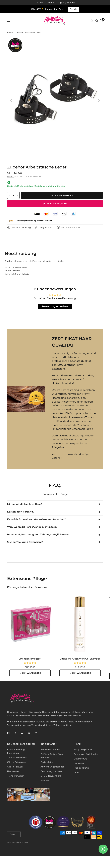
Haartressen (13, 771)
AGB (76, 772)
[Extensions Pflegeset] (30, 624)
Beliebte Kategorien (21, 744)
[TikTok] (38, 733)
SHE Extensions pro (51, 775)
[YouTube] (24, 733)
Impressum (80, 763)
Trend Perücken (15, 775)
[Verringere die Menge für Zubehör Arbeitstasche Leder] (9, 195)
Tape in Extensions (17, 757)
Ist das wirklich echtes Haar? (24, 504)
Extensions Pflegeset (30, 658)
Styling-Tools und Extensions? (25, 542)
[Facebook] (10, 733)
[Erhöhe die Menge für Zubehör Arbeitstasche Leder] (17, 195)
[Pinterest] (31, 733)
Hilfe (77, 744)
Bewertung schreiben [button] (55, 306)
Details (73, 9)
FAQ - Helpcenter (83, 749)
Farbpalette (47, 762)
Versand (10, 176)
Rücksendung (81, 767)
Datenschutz (80, 758)
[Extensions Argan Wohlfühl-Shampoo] (80, 624)
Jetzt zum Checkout (55, 203)
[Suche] (96, 20)
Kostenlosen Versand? (20, 511)
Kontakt (45, 780)
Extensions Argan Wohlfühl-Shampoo (80, 658)
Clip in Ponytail (15, 766)
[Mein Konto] (92, 20)
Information (49, 744)
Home (10, 32)
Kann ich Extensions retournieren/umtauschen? (36, 519)
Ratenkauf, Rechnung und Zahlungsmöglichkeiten (38, 534)
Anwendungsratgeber (52, 766)
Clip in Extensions (16, 762)
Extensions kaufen (50, 749)
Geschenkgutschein (51, 771)
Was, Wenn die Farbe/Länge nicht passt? (32, 527)
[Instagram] (17, 733)
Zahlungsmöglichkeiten (86, 754)
